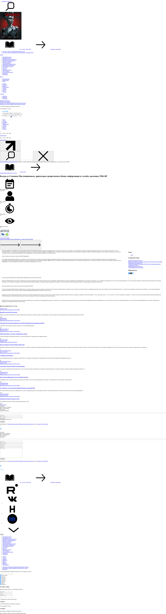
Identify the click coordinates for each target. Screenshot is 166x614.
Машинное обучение (7, 61)
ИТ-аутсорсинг (6, 71)
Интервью (5, 84)
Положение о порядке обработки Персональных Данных (12, 104)
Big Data (4, 68)
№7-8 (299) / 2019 (4, 384)
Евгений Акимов (4, 339)
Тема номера (17, 309)
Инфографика (6, 80)
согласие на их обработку (42, 424)
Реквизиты (5, 98)
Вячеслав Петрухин (4, 329)
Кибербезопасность (7, 58)
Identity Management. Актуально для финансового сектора (13, 333)
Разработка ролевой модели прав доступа (9, 398)
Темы (4, 119)
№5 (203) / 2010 (3, 319)
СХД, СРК (5, 67)
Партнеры (5, 96)
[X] (131, 273)
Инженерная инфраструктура (9, 64)
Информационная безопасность (10, 59)
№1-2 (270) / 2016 (4, 395)
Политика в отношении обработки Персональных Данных (13, 103)
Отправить (3, 601)
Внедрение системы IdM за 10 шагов (8, 312)
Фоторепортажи (6, 79)
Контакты (5, 97)
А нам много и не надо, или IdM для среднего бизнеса (12, 366)
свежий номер (3, 135)
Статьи (4, 83)
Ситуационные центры (8, 72)
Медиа (1, 76)
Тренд (15, 173)
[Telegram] (133, 273)
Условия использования (5, 101)
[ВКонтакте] (129, 273)
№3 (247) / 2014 (3, 308)
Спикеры (5, 89)
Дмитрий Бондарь (4, 372)
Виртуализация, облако (8, 66)
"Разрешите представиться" (6, 355)
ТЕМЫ (1, 54)
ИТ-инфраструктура (7, 57)
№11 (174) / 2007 (3, 330)
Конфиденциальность (5, 100)
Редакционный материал (5, 350)
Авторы (4, 88)
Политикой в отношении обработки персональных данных (20, 424)
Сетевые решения (6, 62)
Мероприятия (6, 87)
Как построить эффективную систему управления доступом (14, 377)
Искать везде (4, 575)
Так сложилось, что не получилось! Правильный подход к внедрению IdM (17, 388)
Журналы (5, 91)
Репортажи (5, 73)
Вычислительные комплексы (9, 60)
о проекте (2, 94)
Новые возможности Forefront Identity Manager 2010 (12, 344)
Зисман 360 (5, 74)
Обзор (15, 342)
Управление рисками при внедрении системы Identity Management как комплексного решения (22, 323)
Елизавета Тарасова (4, 394)
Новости (4, 85)
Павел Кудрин (3, 318)
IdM (132, 255)
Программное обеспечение (9, 65)
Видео (4, 81)
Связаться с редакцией (7, 1)
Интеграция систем (7, 69)
